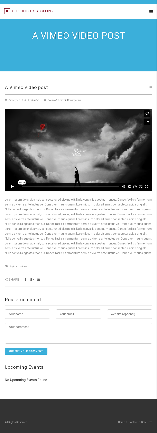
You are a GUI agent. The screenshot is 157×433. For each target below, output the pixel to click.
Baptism (13, 266)
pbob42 (34, 100)
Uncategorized (74, 100)
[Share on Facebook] (25, 279)
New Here (146, 422)
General (62, 100)
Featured (52, 100)
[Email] (38, 279)
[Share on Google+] (31, 279)
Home (121, 422)
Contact (133, 422)
